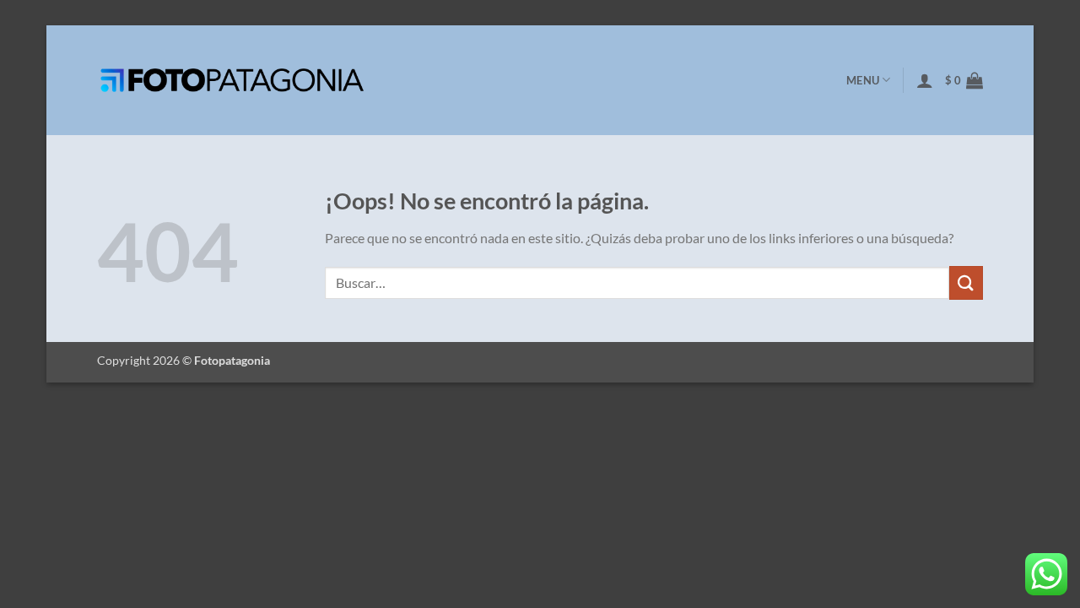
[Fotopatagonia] (232, 80)
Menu (862, 80)
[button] (924, 80)
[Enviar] (966, 282)
